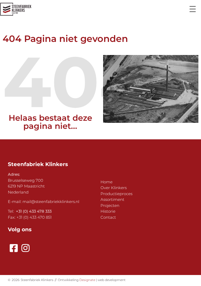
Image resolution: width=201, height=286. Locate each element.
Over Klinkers (113, 187)
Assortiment (112, 199)
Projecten (109, 205)
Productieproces (116, 193)
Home (106, 181)
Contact (108, 217)
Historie (107, 211)
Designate (87, 280)
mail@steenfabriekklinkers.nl (51, 201)
